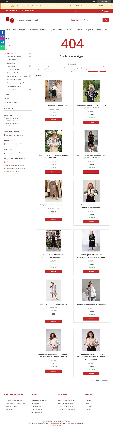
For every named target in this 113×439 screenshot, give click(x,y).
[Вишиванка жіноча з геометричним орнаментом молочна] (53, 141)
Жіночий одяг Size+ (37, 412)
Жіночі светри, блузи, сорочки (17, 76)
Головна (7, 30)
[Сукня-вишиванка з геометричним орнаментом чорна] (91, 141)
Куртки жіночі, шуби (14, 86)
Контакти (78, 30)
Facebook (88, 403)
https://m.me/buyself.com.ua (15, 168)
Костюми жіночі (12, 73)
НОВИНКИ (7, 45)
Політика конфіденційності (77, 423)
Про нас (69, 30)
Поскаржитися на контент (58, 423)
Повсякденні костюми (14, 80)
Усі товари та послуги (99, 380)
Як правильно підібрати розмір (96, 30)
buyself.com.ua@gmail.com (15, 165)
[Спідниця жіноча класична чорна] (53, 91)
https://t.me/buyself (12, 171)
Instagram (88, 406)
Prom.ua (67, 421)
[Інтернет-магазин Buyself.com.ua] (10, 24)
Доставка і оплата (57, 30)
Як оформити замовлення (13, 400)
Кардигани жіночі (13, 70)
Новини (88, 400)
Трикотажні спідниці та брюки (17, 83)
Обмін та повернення (11, 409)
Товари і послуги (19, 30)
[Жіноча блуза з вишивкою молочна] (91, 290)
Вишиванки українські (39, 400)
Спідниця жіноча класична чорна (53, 105)
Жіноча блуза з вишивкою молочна (91, 304)
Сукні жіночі (11, 66)
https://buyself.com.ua (13, 162)
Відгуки (6, 98)
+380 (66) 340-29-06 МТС (66, 403)
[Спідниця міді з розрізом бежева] (53, 191)
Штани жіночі (11, 63)
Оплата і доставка (10, 406)
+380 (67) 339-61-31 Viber (66, 400)
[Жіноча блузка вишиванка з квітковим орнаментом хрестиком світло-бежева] (91, 340)
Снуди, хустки (11, 89)
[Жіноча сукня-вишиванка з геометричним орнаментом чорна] (91, 241)
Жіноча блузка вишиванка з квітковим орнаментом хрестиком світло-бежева (91, 356)
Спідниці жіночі (12, 60)
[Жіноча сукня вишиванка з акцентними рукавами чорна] (53, 241)
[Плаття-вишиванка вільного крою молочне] (53, 290)
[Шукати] (106, 20)
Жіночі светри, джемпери (97, 71)
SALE (5, 49)
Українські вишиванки (15, 56)
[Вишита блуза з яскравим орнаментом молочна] (91, 191)
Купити (53, 119)
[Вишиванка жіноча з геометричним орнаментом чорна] (91, 91)
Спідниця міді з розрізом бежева (53, 205)
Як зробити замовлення (38, 30)
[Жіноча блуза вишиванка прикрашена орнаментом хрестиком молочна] (53, 340)
